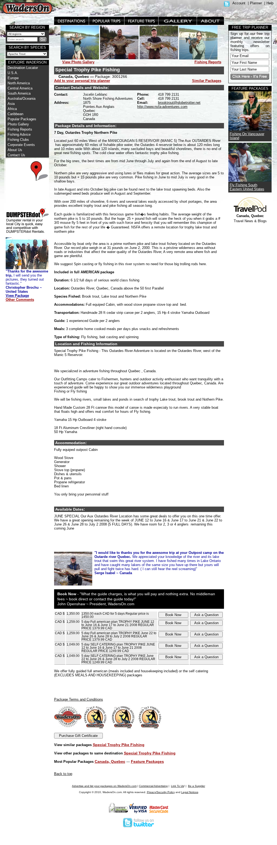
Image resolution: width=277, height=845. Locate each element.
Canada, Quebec (110, 761)
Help (269, 3)
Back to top (63, 774)
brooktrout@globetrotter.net (179, 103)
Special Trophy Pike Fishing (118, 745)
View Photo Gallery (78, 62)
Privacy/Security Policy (161, 792)
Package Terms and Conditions (78, 699)
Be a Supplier (196, 785)
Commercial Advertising (153, 785)
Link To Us (177, 785)
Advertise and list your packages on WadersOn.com (104, 785)
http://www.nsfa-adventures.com (162, 107)
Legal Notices (189, 792)
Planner (256, 3)
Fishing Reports (207, 62)
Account (238, 3)
